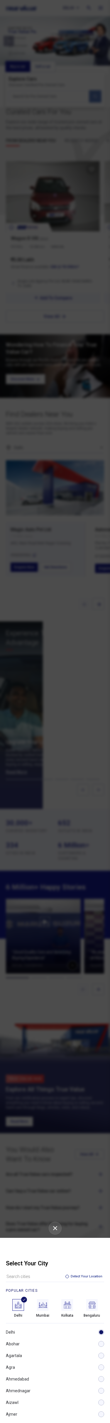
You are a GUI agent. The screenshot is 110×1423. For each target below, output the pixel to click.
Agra (10, 1367)
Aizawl (12, 1402)
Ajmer (11, 1414)
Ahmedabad (17, 1379)
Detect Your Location (86, 1276)
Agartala (14, 1355)
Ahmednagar (18, 1390)
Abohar (13, 1344)
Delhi (10, 1332)
